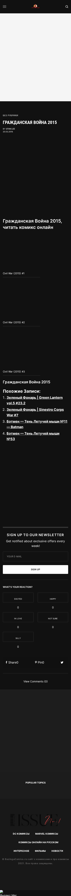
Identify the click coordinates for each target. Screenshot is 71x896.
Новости (57, 850)
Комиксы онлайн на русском (38, 842)
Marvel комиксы (46, 833)
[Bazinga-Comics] (35, 7)
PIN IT (23, 251)
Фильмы (40, 850)
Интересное (21, 850)
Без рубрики (10, 115)
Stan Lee (10, 129)
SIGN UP (35, 569)
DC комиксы (21, 833)
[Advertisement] (35, 56)
